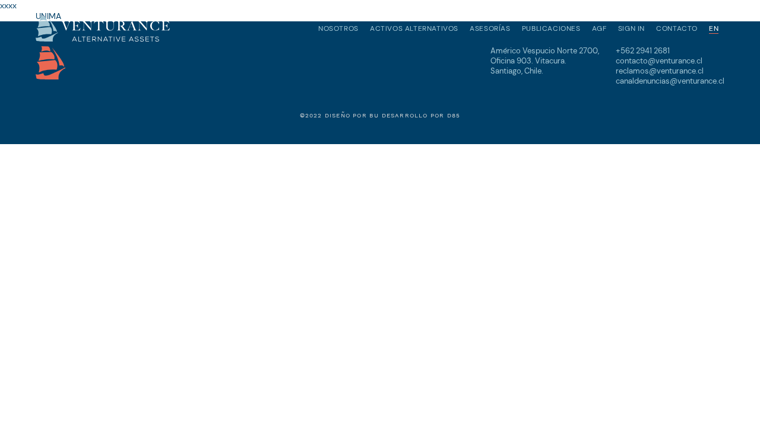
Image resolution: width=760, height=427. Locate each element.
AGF (599, 28)
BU (374, 115)
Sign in (631, 28)
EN (713, 28)
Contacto (677, 28)
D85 (454, 115)
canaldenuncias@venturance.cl (670, 81)
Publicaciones (551, 28)
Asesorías (490, 28)
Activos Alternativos (414, 28)
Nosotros (338, 28)
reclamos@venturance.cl (660, 71)
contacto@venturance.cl (659, 61)
